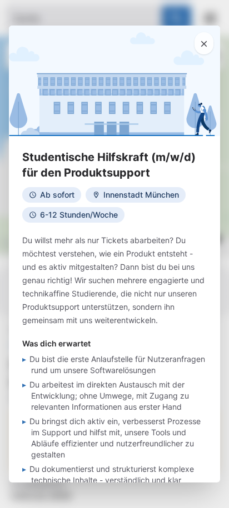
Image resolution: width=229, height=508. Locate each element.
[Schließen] (204, 43)
